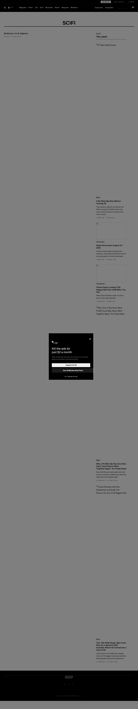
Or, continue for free (71, 376)
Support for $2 (71, 365)
